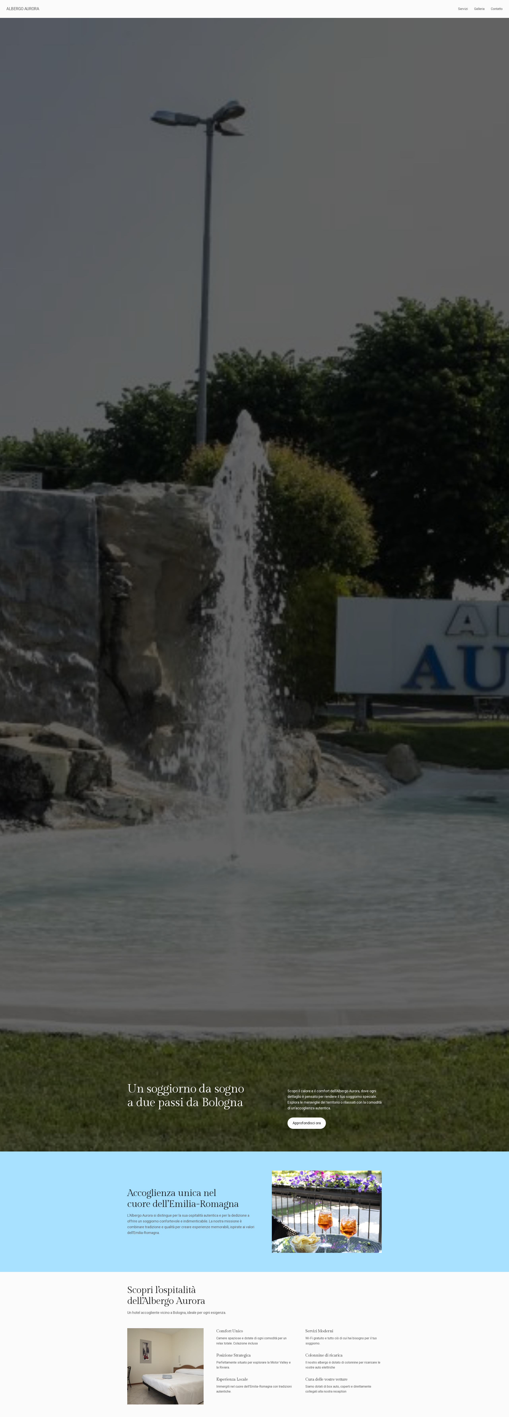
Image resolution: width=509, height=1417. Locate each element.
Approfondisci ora (307, 1123)
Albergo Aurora (22, 8)
